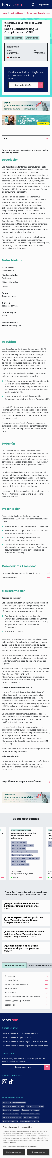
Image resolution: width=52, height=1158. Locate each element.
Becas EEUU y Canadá (35, 1106)
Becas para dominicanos (29, 1121)
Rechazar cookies (13, 1152)
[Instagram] (4, 1081)
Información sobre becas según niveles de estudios (25, 1045)
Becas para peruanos (11, 1114)
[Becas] (12, 4)
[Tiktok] (11, 1081)
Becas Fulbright (12, 980)
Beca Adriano (11, 988)
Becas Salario (11, 1005)
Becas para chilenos (31, 1117)
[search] (33, 4)
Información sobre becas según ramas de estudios (24, 1041)
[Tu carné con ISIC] (26, 120)
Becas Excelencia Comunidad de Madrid (23, 996)
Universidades (17, 13)
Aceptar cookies (38, 1152)
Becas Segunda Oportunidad (17, 1000)
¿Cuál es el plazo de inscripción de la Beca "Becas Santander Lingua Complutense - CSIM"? (24, 920)
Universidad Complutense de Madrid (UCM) (21, 573)
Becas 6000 (10, 976)
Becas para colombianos (30, 1114)
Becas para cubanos (10, 1121)
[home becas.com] (10, 1019)
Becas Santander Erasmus (16, 984)
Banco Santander (9, 577)
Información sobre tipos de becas (17, 1037)
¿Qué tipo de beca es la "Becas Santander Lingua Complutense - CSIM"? (22, 948)
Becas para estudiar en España (14, 1102)
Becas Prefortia (11, 992)
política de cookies (30, 1146)
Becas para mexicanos (11, 1110)
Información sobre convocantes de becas (20, 1033)
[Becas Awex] (26, 105)
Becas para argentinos (30, 1110)
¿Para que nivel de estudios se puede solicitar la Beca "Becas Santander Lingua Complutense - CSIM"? (24, 934)
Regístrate (44, 4)
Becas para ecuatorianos (12, 1117)
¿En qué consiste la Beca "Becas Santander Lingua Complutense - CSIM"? (22, 906)
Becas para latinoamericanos (13, 1106)
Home (4, 13)
